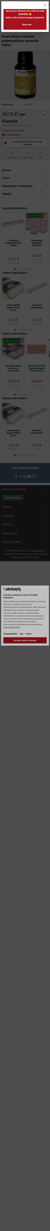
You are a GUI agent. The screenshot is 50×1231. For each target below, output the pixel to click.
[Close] (45, 5)
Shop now (27, 24)
